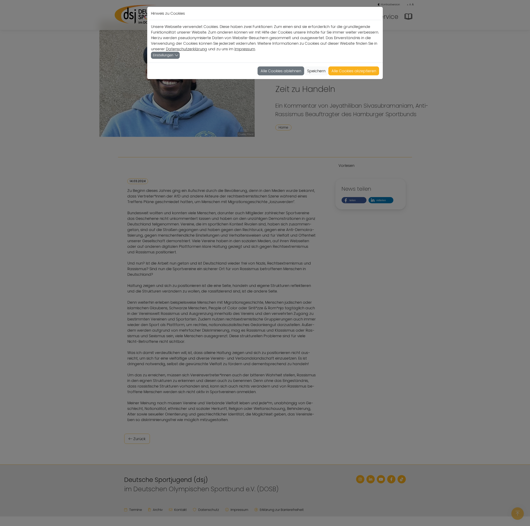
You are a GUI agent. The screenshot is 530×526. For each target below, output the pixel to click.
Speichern (316, 70)
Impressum (244, 49)
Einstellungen (163, 55)
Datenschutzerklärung (186, 49)
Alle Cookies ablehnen (281, 70)
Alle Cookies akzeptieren (353, 70)
